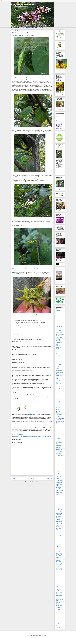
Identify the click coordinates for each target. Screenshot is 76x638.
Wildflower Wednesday (31, 414)
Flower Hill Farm (59, 370)
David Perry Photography (58, 345)
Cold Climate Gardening (58, 340)
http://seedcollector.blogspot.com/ (60, 422)
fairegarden (58, 368)
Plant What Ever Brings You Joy (59, 514)
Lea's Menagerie (59, 449)
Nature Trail (58, 494)
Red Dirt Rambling (59, 523)
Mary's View (58, 460)
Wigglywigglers (58, 625)
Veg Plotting (58, 613)
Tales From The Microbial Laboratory (59, 572)
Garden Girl (58, 380)
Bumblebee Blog (59, 332)
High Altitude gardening (58, 412)
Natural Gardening (59, 490)
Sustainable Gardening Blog (59, 561)
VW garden (58, 618)
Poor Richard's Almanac (58, 517)
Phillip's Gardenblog (59, 511)
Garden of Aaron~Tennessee (59, 383)
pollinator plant (34, 436)
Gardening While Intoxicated (59, 391)
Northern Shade (59, 496)
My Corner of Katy (59, 476)
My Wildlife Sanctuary (60, 482)
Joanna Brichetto (25, 268)
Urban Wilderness (59, 611)
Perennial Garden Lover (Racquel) (59, 509)
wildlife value (49, 436)
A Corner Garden (59, 310)
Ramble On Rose (59, 521)
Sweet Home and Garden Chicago (59, 564)
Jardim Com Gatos (59, 436)
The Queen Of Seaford (58, 590)
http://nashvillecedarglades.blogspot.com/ (60, 419)
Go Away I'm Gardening (58, 402)
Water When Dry (59, 623)
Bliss (56, 328)
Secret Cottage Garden (58, 536)
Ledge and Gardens (59, 453)
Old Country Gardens (60, 498)
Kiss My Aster (58, 445)
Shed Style (58, 543)
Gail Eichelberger (16, 427)
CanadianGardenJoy (59, 337)
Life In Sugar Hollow (59, 455)
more (61, 128)
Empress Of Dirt (59, 364)
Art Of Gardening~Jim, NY (59, 321)
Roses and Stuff (59, 531)
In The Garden (58, 427)
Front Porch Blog (59, 375)
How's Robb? (58, 416)
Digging (57, 353)
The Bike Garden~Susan (58, 580)
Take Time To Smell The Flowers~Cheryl (59, 569)
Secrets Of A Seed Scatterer (59, 538)
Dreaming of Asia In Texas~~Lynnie (59, 362)
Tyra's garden (58, 607)
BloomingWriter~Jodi (59, 330)
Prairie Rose (58, 519)
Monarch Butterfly (27, 436)
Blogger (44, 635)
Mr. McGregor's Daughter (58, 474)
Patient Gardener (59, 506)
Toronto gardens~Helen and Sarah (59, 599)
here (19, 390)
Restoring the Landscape (58, 526)
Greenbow (58, 407)
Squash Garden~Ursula (58, 551)
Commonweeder (59, 342)
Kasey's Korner (58, 440)
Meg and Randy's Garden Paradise (59, 465)
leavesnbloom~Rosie (59, 451)
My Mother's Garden (59, 478)
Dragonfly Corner (59, 359)
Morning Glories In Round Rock (59, 471)
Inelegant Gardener (59, 432)
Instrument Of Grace (59, 434)
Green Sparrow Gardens (58, 405)
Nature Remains (59, 492)
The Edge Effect (59, 582)
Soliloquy (57, 548)
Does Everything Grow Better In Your (59, 357)
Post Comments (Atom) (34, 481)
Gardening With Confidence (59, 394)
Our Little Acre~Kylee (60, 502)
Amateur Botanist (59, 315)
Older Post (49, 478)
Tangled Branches (59, 574)
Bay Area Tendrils (59, 326)
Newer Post (15, 478)
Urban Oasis (58, 609)
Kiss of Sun (58, 447)
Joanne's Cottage (59, 438)
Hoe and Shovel (59, 414)
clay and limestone (22, 4)
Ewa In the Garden (59, 366)
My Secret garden (59, 480)
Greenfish (57, 409)
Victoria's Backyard (59, 616)
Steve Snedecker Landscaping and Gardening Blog (59, 554)
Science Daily (58, 533)
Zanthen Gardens (59, 627)
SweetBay (57, 566)
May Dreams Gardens (58, 463)
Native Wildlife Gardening (58, 488)
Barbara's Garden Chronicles (59, 324)
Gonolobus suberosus (19, 436)
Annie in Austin (58, 318)
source (31, 370)
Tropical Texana (59, 605)
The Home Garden (59, 584)
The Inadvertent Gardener (59, 587)
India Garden (58, 430)
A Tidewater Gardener (58, 313)
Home (32, 478)
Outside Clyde (58, 504)
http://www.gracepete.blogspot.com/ (60, 425)
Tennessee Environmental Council (58, 577)
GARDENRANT (58, 399)
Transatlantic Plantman (58, 603)
